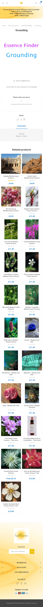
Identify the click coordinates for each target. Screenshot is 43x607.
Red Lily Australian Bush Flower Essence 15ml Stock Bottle (32, 473)
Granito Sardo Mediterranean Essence (32, 177)
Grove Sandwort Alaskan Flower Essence (32, 275)
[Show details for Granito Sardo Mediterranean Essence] (32, 164)
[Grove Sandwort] (32, 262)
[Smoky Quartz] (32, 393)
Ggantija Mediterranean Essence (11, 177)
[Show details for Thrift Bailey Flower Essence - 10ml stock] (11, 426)
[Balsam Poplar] (32, 197)
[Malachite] (32, 360)
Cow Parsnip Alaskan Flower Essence (11, 242)
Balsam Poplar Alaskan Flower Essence (32, 210)
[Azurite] (32, 328)
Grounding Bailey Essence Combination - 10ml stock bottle (31, 440)
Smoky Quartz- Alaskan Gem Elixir (32, 406)
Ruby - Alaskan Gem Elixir (11, 406)
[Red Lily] (32, 459)
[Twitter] (17, 583)
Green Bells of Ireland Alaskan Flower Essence (11, 275)
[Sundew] (11, 492)
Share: (21, 115)
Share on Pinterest (24, 119)
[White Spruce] (11, 328)
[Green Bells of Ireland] (11, 262)
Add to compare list (23, 81)
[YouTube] (25, 583)
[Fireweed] (32, 229)
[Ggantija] (11, 164)
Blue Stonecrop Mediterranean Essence (11, 210)
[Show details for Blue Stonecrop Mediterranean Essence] (11, 197)
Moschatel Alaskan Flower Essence (11, 308)
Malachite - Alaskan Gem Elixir (32, 374)
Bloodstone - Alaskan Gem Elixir (11, 374)
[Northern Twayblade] (32, 295)
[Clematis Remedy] (11, 459)
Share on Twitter (18, 119)
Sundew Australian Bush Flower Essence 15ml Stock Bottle (11, 506)
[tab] (21, 126)
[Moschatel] (11, 295)
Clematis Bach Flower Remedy (11, 472)
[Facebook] (21, 583)
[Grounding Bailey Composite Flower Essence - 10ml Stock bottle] (32, 426)
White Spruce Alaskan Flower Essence (11, 341)
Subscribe (32, 551)
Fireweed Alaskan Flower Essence (32, 242)
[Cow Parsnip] (11, 229)
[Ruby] (11, 393)
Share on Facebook (21, 119)
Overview (21, 126)
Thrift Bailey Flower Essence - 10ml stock (11, 439)
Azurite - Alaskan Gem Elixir (32, 341)
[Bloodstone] (11, 360)
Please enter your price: (21, 97)
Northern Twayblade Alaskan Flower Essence (32, 308)
